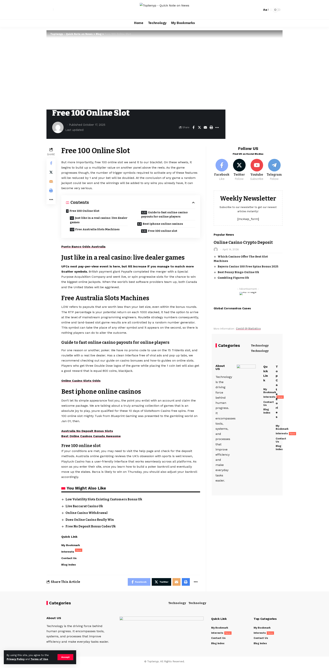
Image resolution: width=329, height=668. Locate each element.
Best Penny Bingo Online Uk (238, 272)
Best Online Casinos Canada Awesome (91, 436)
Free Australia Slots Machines (97, 229)
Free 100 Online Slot (84, 211)
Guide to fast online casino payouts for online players (164, 214)
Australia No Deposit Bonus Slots (87, 431)
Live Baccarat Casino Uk (84, 506)
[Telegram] (274, 170)
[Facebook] (222, 170)
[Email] (205, 127)
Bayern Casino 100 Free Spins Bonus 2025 (248, 266)
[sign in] (49, 9)
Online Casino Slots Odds (81, 380)
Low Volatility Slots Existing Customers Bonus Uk (103, 499)
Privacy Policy (16, 659)
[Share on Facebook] (193, 127)
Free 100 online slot (162, 231)
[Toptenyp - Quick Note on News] (164, 9)
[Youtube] (256, 170)
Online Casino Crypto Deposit (243, 242)
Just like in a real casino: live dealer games (98, 220)
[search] (258, 10)
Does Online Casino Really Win (89, 520)
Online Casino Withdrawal (86, 513)
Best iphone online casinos (163, 224)
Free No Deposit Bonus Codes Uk (90, 526)
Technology (260, 345)
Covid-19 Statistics (248, 328)
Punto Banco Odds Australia (83, 246)
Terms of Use (39, 659)
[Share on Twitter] (199, 127)
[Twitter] (239, 170)
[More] (217, 127)
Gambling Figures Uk (233, 277)
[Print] (211, 127)
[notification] (253, 10)
